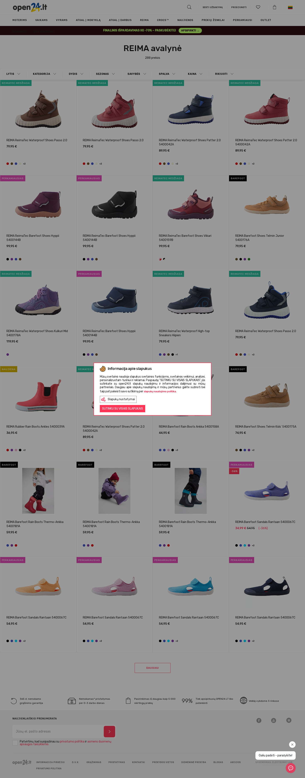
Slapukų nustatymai (121, 399)
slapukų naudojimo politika (160, 391)
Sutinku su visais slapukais (122, 408)
